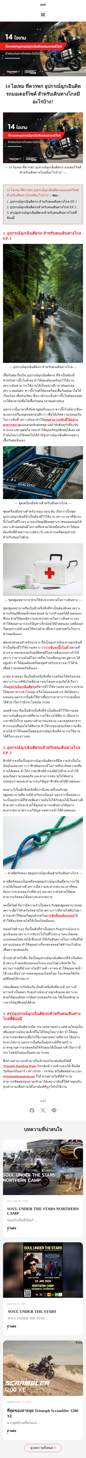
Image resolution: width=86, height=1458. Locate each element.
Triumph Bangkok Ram (19, 1066)
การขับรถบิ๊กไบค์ (56, 647)
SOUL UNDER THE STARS (32, 1311)
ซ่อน (55, 195)
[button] (43, 14)
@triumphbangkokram (19, 1076)
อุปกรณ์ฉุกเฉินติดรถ (22, 686)
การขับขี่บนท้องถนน (60, 915)
